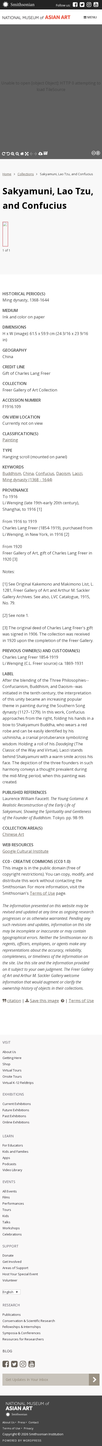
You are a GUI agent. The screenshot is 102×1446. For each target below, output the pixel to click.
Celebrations (12, 1234)
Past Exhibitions (14, 1116)
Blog (7, 1351)
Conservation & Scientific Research (28, 1320)
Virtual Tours (12, 1070)
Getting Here (12, 1058)
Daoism (63, 473)
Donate (8, 1255)
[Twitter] (82, 4)
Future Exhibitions (15, 1110)
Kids (5, 1216)
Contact (33, 1422)
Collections (26, 174)
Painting (10, 440)
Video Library (12, 1170)
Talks (6, 1222)
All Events (9, 1191)
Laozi (77, 473)
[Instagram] (89, 4)
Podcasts (9, 1164)
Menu (92, 17)
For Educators (12, 1145)
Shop (6, 1064)
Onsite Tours (12, 1076)
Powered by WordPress (21, 1440)
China (28, 473)
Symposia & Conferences (21, 1333)
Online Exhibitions (15, 1122)
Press (21, 1422)
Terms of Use (42, 893)
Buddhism (11, 473)
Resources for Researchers (23, 1339)
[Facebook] (75, 4)
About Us (9, 1052)
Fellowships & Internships (21, 1326)
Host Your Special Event (20, 1274)
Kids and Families (15, 1151)
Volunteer (9, 1280)
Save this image (44, 1000)
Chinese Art (13, 834)
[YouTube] (96, 4)
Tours (6, 1209)
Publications (11, 1314)
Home (6, 174)
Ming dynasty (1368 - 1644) (27, 479)
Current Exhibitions (16, 1104)
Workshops (11, 1228)
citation (14, 1000)
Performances (13, 1203)
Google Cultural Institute (25, 851)
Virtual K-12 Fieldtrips (18, 1082)
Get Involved (12, 1261)
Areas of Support (15, 1268)
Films (6, 1197)
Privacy (28, 1428)
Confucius (45, 473)
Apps (6, 1157)
